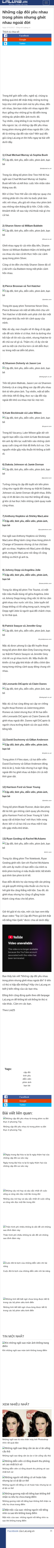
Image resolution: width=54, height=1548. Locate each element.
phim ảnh (26, 1082)
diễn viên (27, 1079)
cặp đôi (27, 1072)
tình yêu (27, 1075)
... (27, 1089)
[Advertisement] (26, 71)
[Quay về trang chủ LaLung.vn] (18, 2)
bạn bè (27, 1085)
